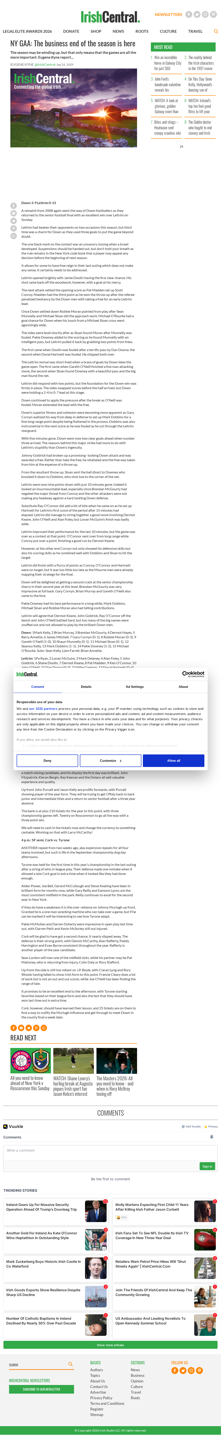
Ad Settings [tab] (135, 687)
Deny (47, 760)
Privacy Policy (101, 1398)
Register (97, 1409)
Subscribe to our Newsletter (41, 1389)
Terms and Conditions (107, 1403)
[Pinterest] (213, 14)
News (135, 1370)
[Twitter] (197, 14)
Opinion (137, 1381)
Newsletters (168, 14)
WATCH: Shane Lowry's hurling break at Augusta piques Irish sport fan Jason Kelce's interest (73, 1086)
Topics (95, 1375)
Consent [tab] (37, 687)
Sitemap (96, 1414)
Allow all (173, 760)
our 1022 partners (43, 708)
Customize (108, 760)
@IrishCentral (45, 64)
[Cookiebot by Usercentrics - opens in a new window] (185, 674)
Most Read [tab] (163, 47)
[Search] (216, 31)
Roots (135, 1398)
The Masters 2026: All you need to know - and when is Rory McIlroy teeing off (114, 1086)
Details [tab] (86, 687)
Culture (137, 1386)
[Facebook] (188, 14)
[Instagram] (205, 14)
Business (137, 1375)
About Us (97, 1381)
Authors (96, 1370)
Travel (136, 1392)
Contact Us (99, 1386)
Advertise (98, 1392)
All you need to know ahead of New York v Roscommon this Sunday (29, 1083)
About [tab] (183, 687)
